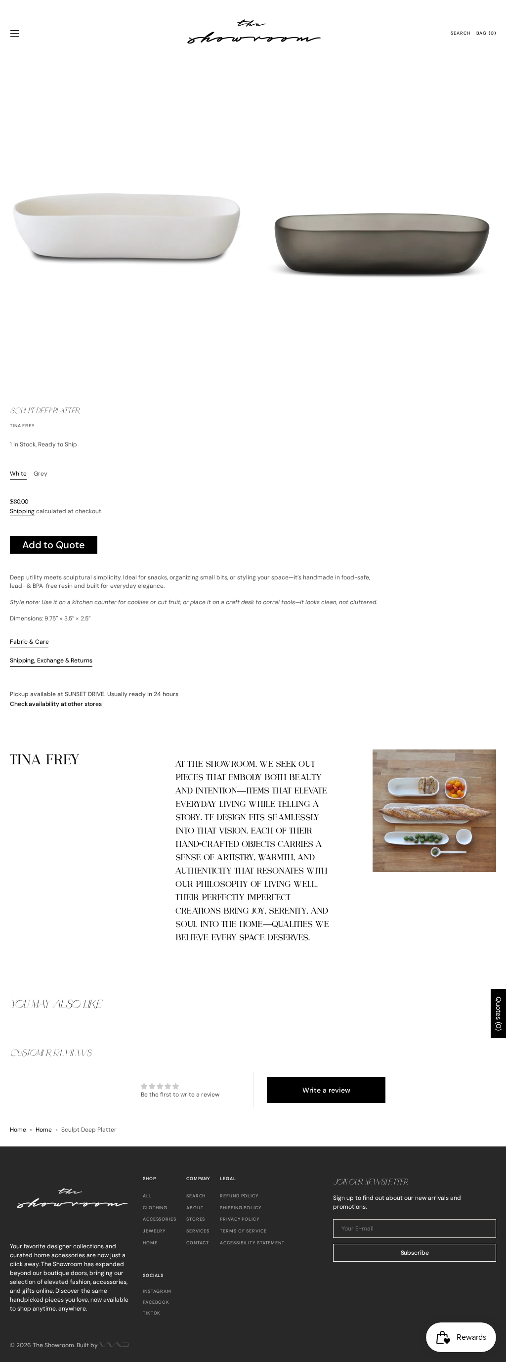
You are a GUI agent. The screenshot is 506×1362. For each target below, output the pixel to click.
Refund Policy (239, 1196)
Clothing (155, 1208)
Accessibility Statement (252, 1243)
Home (18, 1130)
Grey (40, 474)
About (195, 1208)
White (18, 474)
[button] (15, 33)
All (147, 1196)
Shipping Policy (240, 1208)
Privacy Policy (239, 1219)
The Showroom (53, 1345)
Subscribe (415, 1253)
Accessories (159, 1219)
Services (198, 1231)
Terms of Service (243, 1231)
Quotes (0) (498, 1014)
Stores (195, 1219)
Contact (197, 1243)
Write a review (326, 1090)
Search (196, 1196)
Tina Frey (22, 426)
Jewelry (154, 1231)
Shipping (22, 511)
